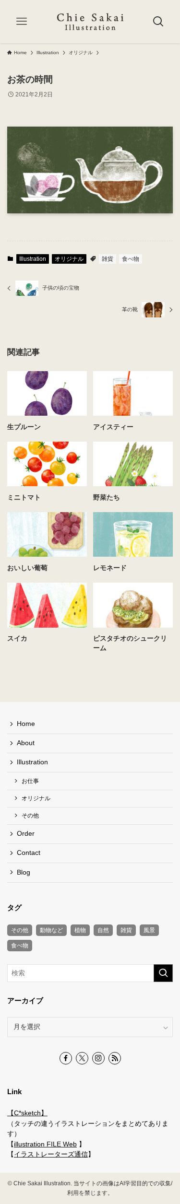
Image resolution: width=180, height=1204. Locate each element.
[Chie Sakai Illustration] (90, 21)
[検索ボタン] (158, 21)
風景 (149, 930)
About (26, 743)
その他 (30, 815)
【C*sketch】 (27, 1113)
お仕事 (30, 781)
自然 (103, 930)
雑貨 (107, 259)
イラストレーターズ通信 (51, 1154)
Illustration (32, 259)
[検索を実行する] (163, 973)
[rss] (114, 1058)
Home (26, 723)
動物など (51, 930)
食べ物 (130, 259)
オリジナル (69, 259)
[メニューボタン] (21, 21)
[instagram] (98, 1058)
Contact (28, 852)
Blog (23, 872)
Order (26, 833)
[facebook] (66, 1058)
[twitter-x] (82, 1058)
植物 (80, 930)
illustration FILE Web (45, 1144)
